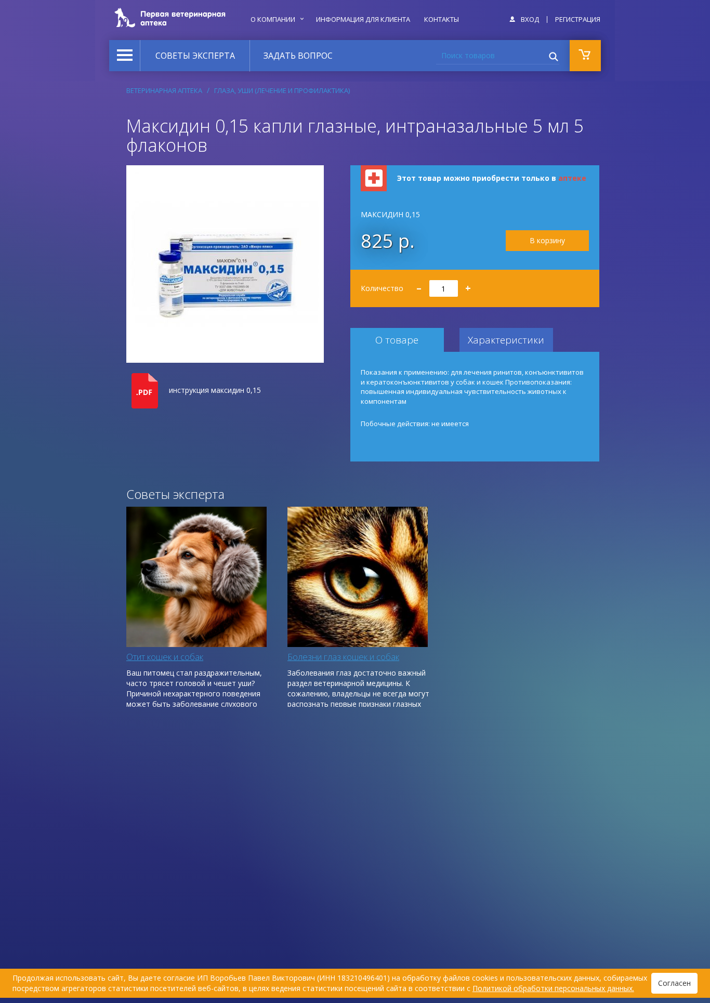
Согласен (674, 983)
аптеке (572, 178)
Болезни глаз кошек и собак (343, 657)
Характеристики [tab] (506, 340)
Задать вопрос (298, 55)
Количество (416, 284)
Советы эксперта (195, 55)
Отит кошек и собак (164, 657)
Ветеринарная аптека (164, 90)
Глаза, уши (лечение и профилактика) (282, 90)
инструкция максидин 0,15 (215, 390)
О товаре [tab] (396, 340)
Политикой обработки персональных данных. (553, 988)
